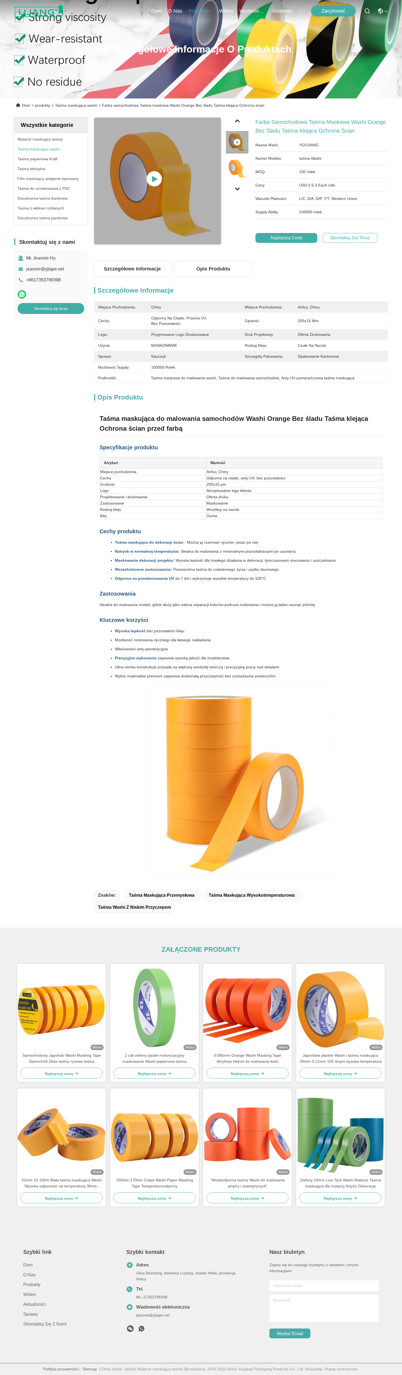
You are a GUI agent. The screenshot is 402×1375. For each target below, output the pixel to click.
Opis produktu (213, 269)
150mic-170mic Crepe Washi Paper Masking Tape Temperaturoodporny (154, 1183)
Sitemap (90, 1369)
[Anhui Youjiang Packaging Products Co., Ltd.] (39, 11)
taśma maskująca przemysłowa (161, 895)
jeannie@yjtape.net (45, 269)
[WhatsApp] (22, 294)
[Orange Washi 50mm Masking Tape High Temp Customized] (157, 181)
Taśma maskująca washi (76, 105)
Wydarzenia (253, 11)
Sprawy (30, 1314)
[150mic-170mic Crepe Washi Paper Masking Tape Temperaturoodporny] (154, 1132)
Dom (156, 11)
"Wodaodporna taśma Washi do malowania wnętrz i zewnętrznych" (247, 1183)
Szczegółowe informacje (132, 269)
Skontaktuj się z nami (285, 11)
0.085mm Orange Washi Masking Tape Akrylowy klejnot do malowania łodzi (247, 1058)
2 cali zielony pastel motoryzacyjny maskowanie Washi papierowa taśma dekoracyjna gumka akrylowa (155, 1058)
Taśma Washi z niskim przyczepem (134, 907)
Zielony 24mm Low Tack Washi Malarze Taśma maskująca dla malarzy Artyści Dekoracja (340, 1183)
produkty (198, 11)
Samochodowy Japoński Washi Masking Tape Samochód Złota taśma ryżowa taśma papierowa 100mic (61, 1058)
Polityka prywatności (60, 1369)
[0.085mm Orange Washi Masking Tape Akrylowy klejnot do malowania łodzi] (247, 1008)
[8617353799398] (141, 1330)
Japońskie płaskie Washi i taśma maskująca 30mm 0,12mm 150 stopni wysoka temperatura (340, 1058)
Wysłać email (290, 1333)
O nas (175, 11)
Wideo (226, 11)
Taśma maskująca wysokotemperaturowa (252, 895)
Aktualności (34, 1304)
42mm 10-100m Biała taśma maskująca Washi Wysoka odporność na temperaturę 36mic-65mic (62, 1183)
